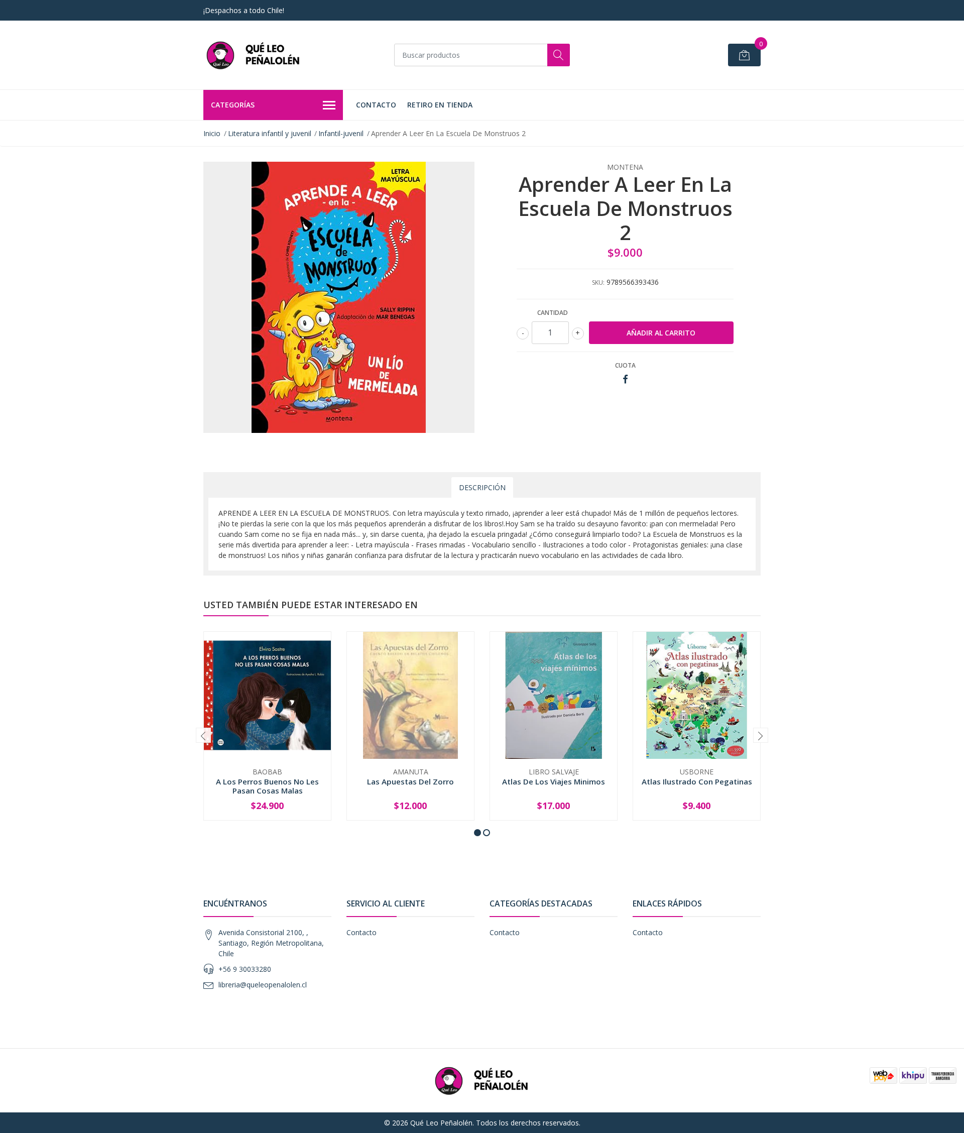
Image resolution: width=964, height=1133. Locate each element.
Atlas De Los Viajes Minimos (553, 781)
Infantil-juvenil (341, 133)
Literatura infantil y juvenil (269, 133)
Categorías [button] (233, 104)
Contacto (376, 104)
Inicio (211, 133)
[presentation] (203, 735)
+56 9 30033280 (244, 969)
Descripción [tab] (482, 487)
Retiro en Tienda (439, 104)
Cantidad (552, 312)
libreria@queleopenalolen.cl (262, 984)
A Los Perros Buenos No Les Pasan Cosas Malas (267, 786)
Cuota (625, 365)
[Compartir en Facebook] (625, 379)
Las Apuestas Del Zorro (410, 781)
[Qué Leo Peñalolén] (253, 55)
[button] (477, 832)
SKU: (598, 282)
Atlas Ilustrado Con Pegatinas (697, 781)
